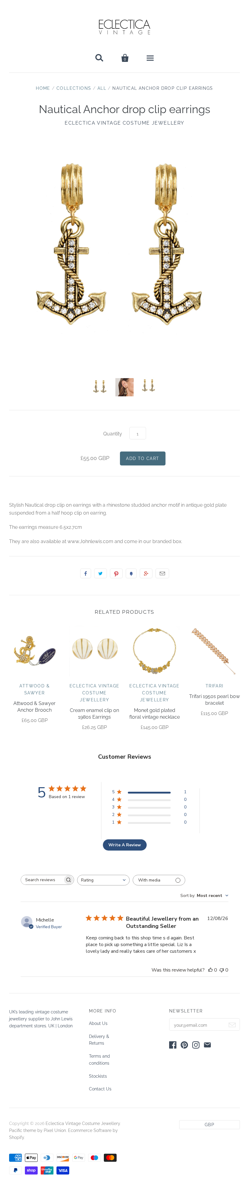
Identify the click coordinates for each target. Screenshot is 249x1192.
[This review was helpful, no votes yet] (210, 970)
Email (162, 573)
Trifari (214, 685)
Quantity (112, 434)
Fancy (131, 573)
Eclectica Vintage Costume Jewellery (124, 123)
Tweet (100, 573)
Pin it (116, 573)
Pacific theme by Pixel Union (37, 1130)
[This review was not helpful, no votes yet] (222, 970)
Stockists (98, 1076)
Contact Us (100, 1088)
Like (85, 573)
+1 (146, 573)
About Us (98, 1023)
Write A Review (124, 845)
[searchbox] (42, 880)
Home (43, 88)
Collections (73, 88)
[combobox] (103, 880)
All (101, 88)
